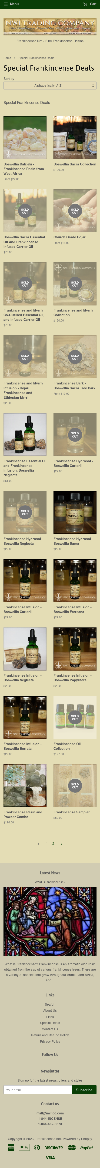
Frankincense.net (48, 1138)
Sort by (8, 78)
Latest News (50, 873)
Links (50, 1016)
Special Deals (50, 1022)
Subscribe (84, 1090)
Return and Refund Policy (50, 1035)
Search (50, 1004)
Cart (93, 3)
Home (7, 58)
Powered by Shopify (77, 1138)
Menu (14, 3)
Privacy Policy (50, 1041)
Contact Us (50, 1029)
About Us (50, 1010)
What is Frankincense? (50, 882)
